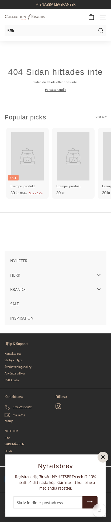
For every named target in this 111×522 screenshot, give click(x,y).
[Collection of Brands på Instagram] (58, 406)
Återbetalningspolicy (18, 367)
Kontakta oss (13, 353)
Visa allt (100, 117)
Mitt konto (12, 380)
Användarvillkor (15, 373)
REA (7, 437)
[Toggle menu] (98, 275)
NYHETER (11, 431)
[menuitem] (55, 260)
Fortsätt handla (55, 90)
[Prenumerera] (90, 502)
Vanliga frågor (13, 360)
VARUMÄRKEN (14, 444)
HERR (8, 451)
